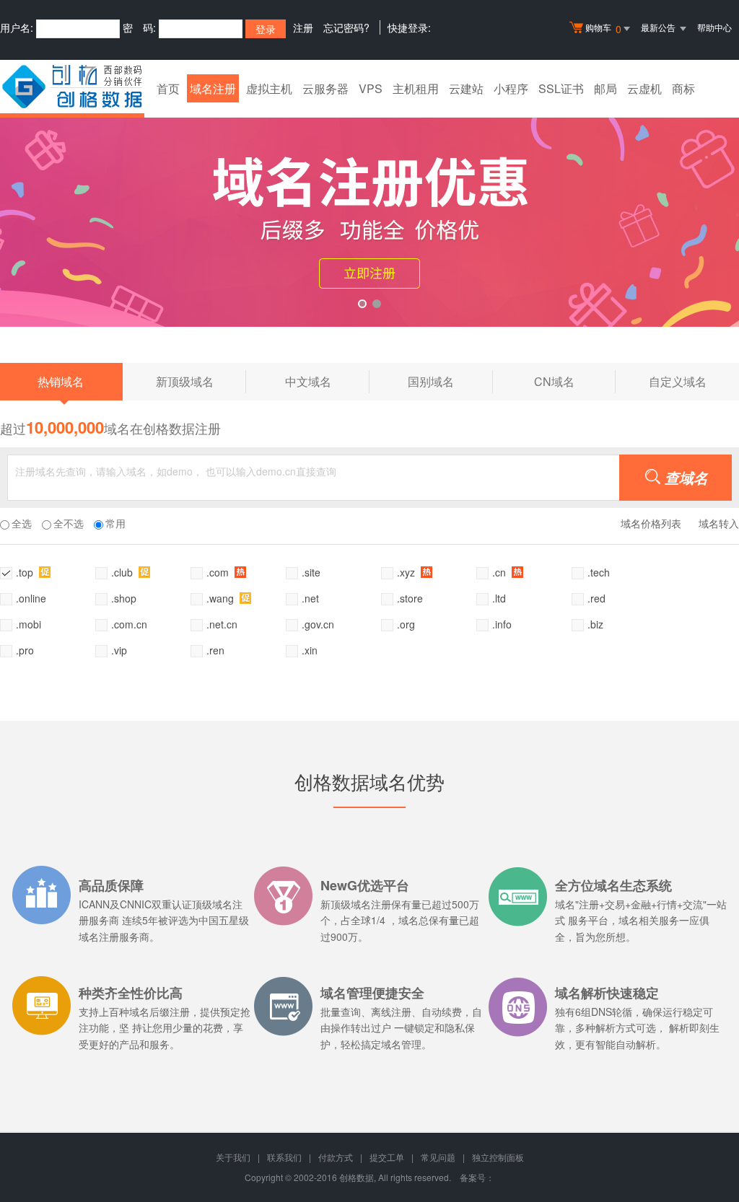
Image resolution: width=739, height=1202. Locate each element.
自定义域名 (678, 381)
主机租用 (416, 88)
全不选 (68, 523)
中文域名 (327, 380)
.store (410, 598)
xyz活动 (369, 211)
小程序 (511, 88)
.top (26, 572)
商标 (683, 88)
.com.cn (129, 624)
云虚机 (644, 88)
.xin (310, 650)
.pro (25, 650)
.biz (595, 624)
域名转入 (719, 523)
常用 (115, 523)
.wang (221, 598)
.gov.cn (318, 624)
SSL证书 (561, 88)
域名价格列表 (651, 523)
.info (502, 624)
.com (219, 572)
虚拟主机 (269, 88)
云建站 (466, 88)
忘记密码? (346, 27)
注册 (303, 27)
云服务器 (325, 88)
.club (123, 572)
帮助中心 (714, 27)
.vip (119, 650)
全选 (22, 523)
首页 (168, 88)
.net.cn (221, 624)
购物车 (603, 28)
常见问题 (438, 1157)
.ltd (499, 598)
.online (31, 598)
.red (596, 598)
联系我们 (284, 1157)
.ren (215, 650)
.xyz (407, 572)
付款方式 (335, 1157)
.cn (500, 572)
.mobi (28, 624)
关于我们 (233, 1157)
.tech (598, 572)
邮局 (605, 88)
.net (310, 598)
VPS (370, 88)
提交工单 (387, 1157)
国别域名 (450, 380)
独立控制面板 (498, 1157)
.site (311, 572)
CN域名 (575, 380)
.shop (123, 598)
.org (406, 624)
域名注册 (213, 88)
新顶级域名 (201, 380)
